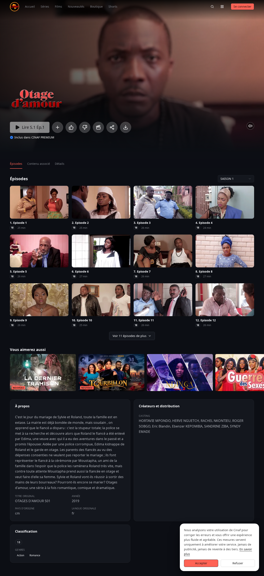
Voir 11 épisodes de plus (129, 336)
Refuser (237, 563)
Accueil (30, 6)
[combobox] (236, 178)
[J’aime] (71, 127)
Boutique (96, 6)
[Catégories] (222, 6)
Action (20, 555)
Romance (34, 555)
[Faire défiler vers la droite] (260, 373)
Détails (59, 164)
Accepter (201, 563)
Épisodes (16, 164)
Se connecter (242, 6)
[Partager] (112, 127)
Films (58, 6)
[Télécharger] (125, 127)
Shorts (112, 6)
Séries (45, 6)
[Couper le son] (250, 126)
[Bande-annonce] (98, 127)
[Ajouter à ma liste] (57, 127)
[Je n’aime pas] (84, 127)
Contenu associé (38, 164)
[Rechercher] (212, 6)
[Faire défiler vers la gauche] (3, 373)
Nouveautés (76, 6)
